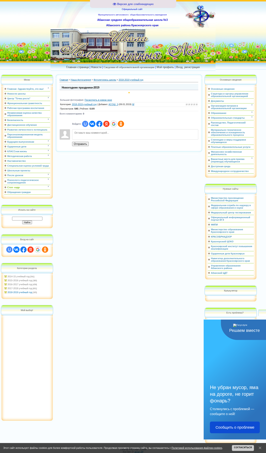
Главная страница (77, 67)
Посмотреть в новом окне (98, 100)
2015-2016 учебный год (19, 280)
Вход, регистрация (188, 67)
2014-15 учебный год (18, 276)
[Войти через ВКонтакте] (16, 249)
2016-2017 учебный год (19, 284)
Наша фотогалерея (81, 79)
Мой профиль (165, 67)
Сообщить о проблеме (235, 427)
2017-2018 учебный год (19, 288)
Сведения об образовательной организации (129, 67)
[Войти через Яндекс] (30, 249)
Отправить (80, 144)
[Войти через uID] (9, 249)
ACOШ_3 (113, 104)
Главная (64, 79)
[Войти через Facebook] (23, 249)
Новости (96, 67)
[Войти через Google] (37, 249)
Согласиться (243, 447)
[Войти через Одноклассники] (45, 249)
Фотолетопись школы (105, 79)
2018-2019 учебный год (19, 292)
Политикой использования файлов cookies (196, 448)
